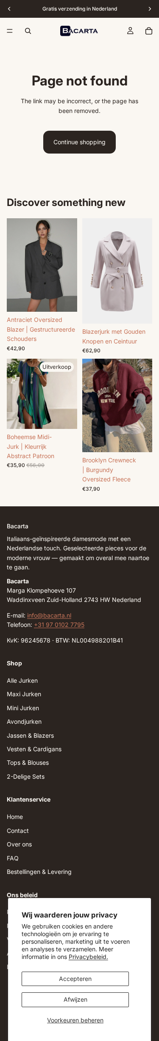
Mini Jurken (23, 707)
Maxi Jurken (24, 694)
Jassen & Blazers (30, 735)
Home (15, 816)
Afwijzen (75, 999)
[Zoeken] (28, 31)
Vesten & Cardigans (34, 749)
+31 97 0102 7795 (59, 624)
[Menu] (10, 31)
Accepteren (75, 978)
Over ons (19, 844)
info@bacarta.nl (49, 615)
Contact (18, 830)
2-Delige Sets (26, 776)
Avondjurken (24, 721)
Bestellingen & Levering (39, 871)
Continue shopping (79, 142)
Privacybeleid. (88, 956)
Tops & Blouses (28, 762)
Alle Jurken (22, 680)
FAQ (13, 857)
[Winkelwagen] (148, 31)
